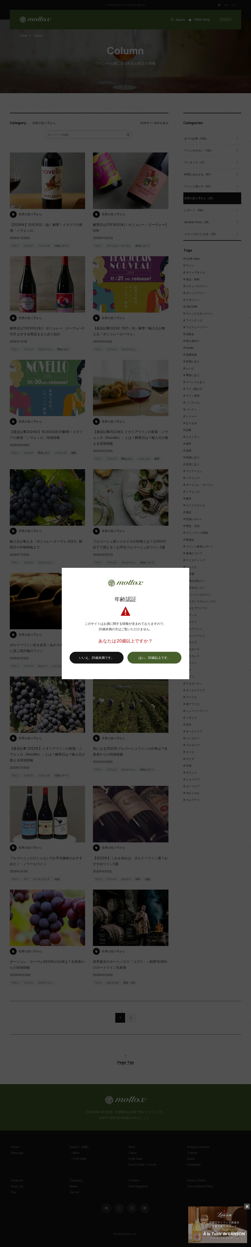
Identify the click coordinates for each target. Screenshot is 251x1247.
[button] (154, 658)
